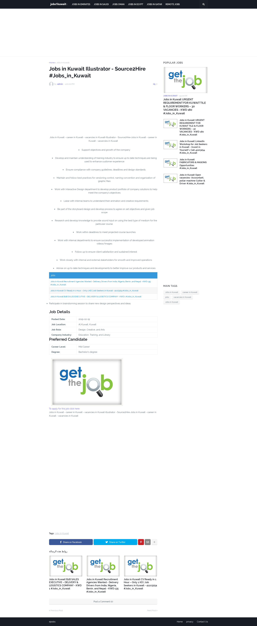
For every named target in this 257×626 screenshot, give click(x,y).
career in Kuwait (190, 292)
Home (52, 63)
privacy (189, 621)
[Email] (148, 542)
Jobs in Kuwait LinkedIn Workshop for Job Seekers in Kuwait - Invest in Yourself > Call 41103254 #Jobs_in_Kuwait (193, 147)
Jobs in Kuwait (63, 63)
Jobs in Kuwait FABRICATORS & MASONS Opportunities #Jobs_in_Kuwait (193, 164)
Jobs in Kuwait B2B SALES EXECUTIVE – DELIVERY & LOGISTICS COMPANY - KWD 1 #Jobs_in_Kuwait (96, 296)
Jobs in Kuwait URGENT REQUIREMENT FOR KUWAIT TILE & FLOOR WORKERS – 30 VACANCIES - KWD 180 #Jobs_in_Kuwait (184, 106)
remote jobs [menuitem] (173, 4)
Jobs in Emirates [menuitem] (81, 4)
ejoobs (52, 621)
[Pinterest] (141, 542)
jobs (167, 297)
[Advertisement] (128, 32)
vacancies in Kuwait (182, 297)
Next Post (151, 610)
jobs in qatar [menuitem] (154, 4)
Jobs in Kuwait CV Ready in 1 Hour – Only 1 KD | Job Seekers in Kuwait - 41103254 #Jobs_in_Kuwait (94, 290)
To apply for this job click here (64, 408)
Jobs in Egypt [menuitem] (135, 4)
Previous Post (57, 610)
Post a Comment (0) (103, 601)
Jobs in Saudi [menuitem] (101, 4)
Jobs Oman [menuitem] (118, 4)
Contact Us (202, 621)
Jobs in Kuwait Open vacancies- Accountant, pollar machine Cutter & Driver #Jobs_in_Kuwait (192, 179)
